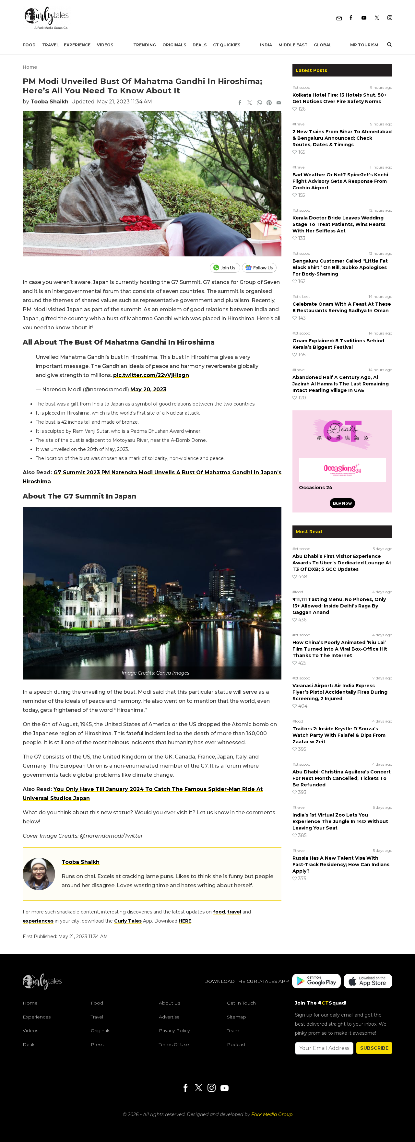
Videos (105, 44)
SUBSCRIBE (374, 1048)
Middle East (293, 44)
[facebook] (240, 103)
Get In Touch (241, 1003)
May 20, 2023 (148, 389)
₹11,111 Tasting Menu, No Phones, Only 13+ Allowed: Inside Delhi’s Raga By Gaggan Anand (339, 605)
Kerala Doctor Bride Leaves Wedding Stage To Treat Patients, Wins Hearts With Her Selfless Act (338, 224)
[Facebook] (351, 18)
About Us (169, 1003)
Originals (174, 44)
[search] (387, 45)
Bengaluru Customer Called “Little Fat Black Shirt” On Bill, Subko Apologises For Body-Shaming (340, 267)
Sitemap (236, 1017)
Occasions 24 (316, 487)
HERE (185, 921)
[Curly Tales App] (316, 982)
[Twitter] (376, 18)
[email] (278, 103)
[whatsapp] (259, 103)
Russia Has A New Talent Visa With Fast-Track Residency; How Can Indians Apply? (340, 864)
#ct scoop (301, 87)
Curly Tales (128, 921)
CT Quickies (226, 44)
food (219, 912)
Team (233, 1030)
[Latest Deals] (342, 450)
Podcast (236, 1044)
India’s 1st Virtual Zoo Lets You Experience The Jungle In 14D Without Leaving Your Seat (340, 821)
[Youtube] (364, 18)
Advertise (169, 1017)
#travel (298, 124)
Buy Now (342, 503)
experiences (38, 921)
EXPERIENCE (77, 44)
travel (234, 912)
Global (323, 44)
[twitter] (249, 103)
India (266, 44)
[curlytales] (42, 988)
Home (30, 67)
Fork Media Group (271, 1114)
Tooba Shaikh (49, 102)
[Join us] (226, 268)
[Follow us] (261, 268)
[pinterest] (269, 103)
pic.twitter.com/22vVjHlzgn (151, 375)
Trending (144, 44)
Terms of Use (174, 1044)
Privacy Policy (174, 1030)
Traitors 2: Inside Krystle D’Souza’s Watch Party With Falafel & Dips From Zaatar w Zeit (338, 735)
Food (29, 44)
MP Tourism (364, 44)
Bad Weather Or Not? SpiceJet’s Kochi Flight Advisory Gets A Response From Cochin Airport (340, 181)
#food (297, 591)
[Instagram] (389, 18)
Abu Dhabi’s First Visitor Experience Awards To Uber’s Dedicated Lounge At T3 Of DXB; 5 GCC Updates (341, 562)
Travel (50, 44)
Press (97, 1044)
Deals (200, 44)
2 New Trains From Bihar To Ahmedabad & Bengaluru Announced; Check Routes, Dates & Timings (342, 138)
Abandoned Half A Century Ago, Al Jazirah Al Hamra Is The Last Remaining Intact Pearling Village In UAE (340, 383)
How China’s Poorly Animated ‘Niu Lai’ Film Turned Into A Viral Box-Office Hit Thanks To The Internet (339, 649)
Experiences (37, 1017)
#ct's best (301, 296)
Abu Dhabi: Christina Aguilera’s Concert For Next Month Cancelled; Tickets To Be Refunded (341, 778)
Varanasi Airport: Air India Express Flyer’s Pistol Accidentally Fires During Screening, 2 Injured (339, 692)
